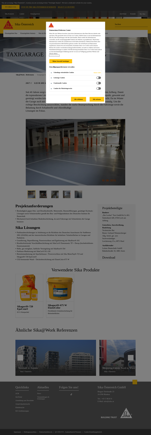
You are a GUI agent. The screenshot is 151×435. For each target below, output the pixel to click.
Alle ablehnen (78, 99)
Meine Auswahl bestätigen (60, 61)
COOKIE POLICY (54, 55)
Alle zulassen (97, 99)
